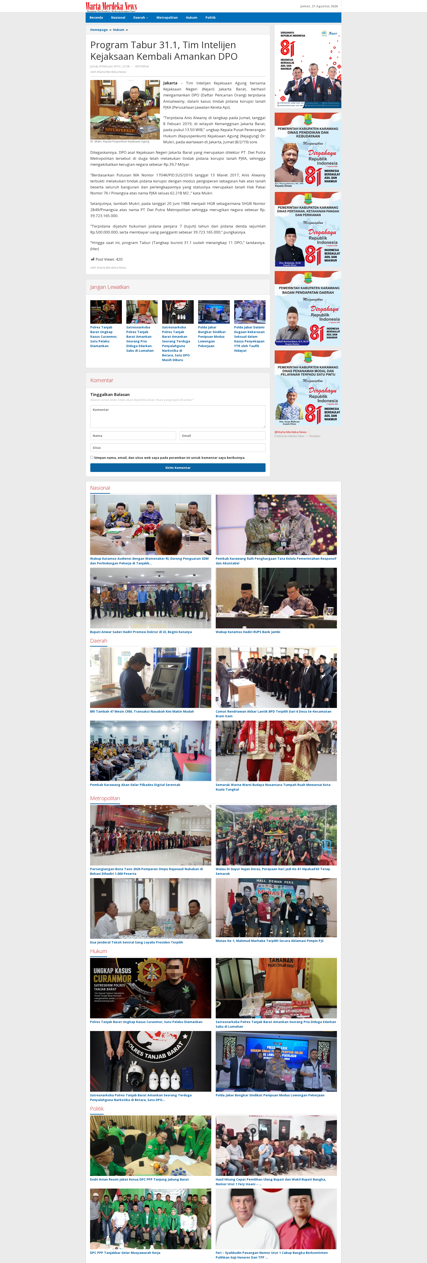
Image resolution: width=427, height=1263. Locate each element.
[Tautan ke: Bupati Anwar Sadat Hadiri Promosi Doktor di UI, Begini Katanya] (150, 598)
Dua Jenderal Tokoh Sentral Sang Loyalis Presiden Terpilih (136, 942)
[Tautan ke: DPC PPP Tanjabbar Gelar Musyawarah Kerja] (150, 1219)
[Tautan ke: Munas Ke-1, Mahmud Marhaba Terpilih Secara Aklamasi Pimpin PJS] (276, 907)
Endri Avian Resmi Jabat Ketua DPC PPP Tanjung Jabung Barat (139, 1179)
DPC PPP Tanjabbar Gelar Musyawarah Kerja (125, 1253)
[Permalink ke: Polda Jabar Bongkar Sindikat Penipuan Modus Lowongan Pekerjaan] (214, 312)
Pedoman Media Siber (290, 436)
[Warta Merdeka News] (111, 7)
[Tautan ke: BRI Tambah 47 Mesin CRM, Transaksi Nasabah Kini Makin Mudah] (150, 677)
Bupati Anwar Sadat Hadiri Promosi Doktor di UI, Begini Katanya (141, 632)
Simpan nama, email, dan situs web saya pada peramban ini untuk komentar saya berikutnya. (169, 458)
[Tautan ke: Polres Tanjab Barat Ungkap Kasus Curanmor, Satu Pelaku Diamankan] (150, 988)
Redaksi (314, 436)
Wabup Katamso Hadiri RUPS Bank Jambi (248, 632)
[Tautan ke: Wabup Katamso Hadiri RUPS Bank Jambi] (276, 598)
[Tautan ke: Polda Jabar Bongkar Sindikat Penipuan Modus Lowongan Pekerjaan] (276, 1061)
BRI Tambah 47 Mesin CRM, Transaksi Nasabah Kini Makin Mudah (142, 711)
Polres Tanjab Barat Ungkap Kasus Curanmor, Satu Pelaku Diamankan (103, 336)
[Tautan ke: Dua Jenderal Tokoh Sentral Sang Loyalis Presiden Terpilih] (150, 908)
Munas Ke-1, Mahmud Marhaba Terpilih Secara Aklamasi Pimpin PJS (270, 941)
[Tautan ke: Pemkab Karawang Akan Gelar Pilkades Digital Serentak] (150, 751)
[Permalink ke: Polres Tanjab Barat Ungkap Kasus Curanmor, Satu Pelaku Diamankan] (106, 312)
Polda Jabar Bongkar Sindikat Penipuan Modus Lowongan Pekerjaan (212, 336)
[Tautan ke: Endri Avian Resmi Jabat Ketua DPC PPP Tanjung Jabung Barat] (150, 1145)
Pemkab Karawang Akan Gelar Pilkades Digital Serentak (135, 785)
